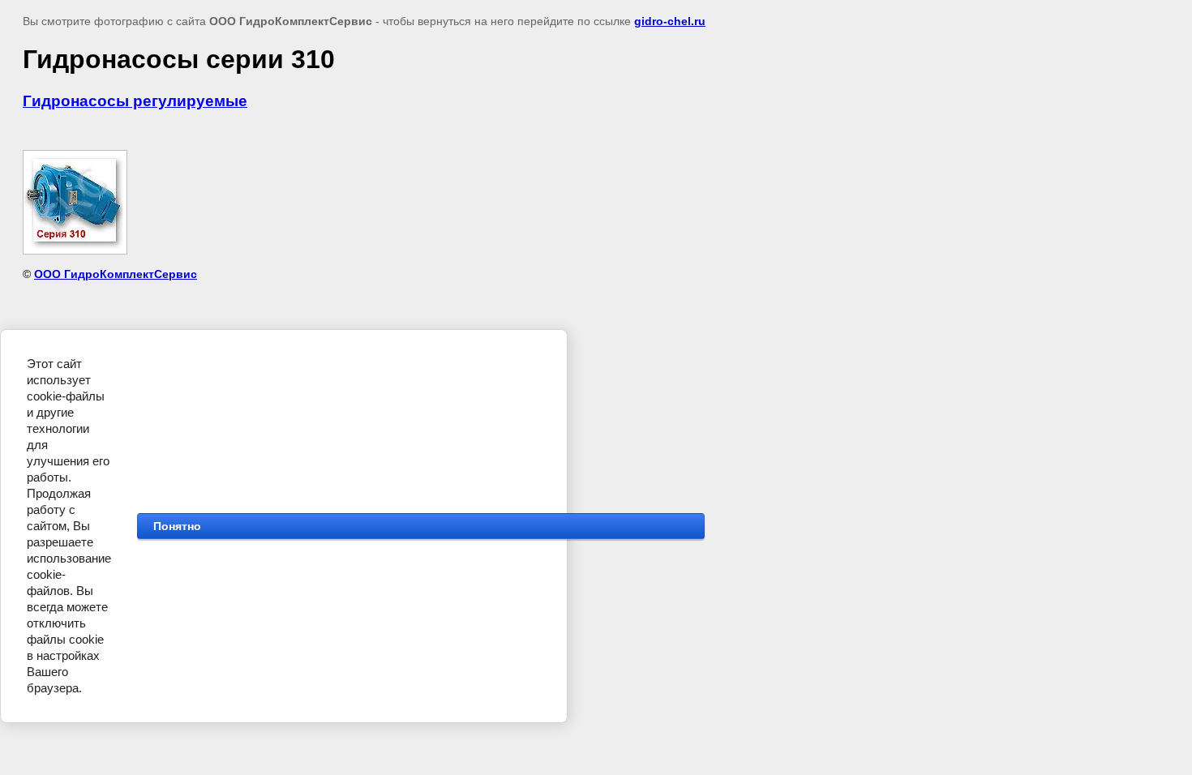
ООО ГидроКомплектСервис (115, 274)
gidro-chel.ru (669, 21)
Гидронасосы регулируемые (135, 100)
